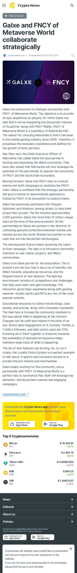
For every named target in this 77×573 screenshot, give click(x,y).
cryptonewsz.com (14, 394)
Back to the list (16, 15)
